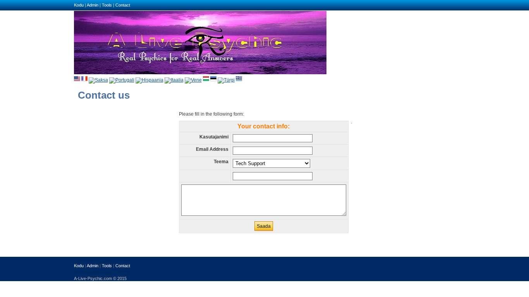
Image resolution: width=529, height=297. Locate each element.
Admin (92, 5)
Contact (122, 5)
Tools (107, 5)
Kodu (79, 5)
